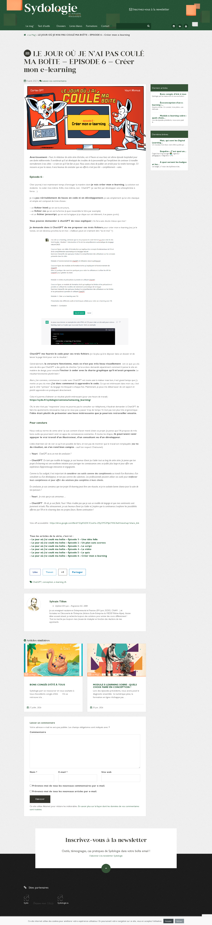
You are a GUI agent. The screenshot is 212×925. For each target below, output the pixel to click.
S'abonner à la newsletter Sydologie (106, 855)
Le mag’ (30, 26)
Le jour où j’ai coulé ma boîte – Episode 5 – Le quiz (61, 552)
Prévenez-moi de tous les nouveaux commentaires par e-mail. (68, 785)
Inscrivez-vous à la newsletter (150, 9)
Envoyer (40, 799)
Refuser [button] (179, 921)
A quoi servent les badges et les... (169, 163)
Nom (33, 772)
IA (65, 581)
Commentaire (38, 732)
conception (48, 581)
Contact (105, 26)
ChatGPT (37, 581)
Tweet (49, 572)
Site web (106, 772)
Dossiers (61, 26)
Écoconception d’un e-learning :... (167, 103)
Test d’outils (44, 26)
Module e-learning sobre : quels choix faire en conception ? (115, 686)
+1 (62, 572)
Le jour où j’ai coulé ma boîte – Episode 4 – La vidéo (61, 549)
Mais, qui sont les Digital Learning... (168, 141)
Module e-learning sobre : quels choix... (169, 116)
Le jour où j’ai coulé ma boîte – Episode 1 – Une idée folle (65, 539)
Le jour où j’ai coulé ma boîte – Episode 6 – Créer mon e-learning (69, 555)
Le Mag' (32, 34)
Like (35, 572)
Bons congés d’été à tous (47, 684)
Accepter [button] (168, 921)
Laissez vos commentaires (54, 80)
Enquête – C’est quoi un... (173, 151)
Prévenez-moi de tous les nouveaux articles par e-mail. (64, 791)
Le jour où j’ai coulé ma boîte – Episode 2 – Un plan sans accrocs (69, 542)
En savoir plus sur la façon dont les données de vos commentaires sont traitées (84, 807)
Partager (77, 572)
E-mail (63, 772)
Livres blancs (75, 26)
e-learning (58, 581)
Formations (91, 26)
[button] (148, 26)
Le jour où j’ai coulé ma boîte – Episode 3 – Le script (62, 546)
